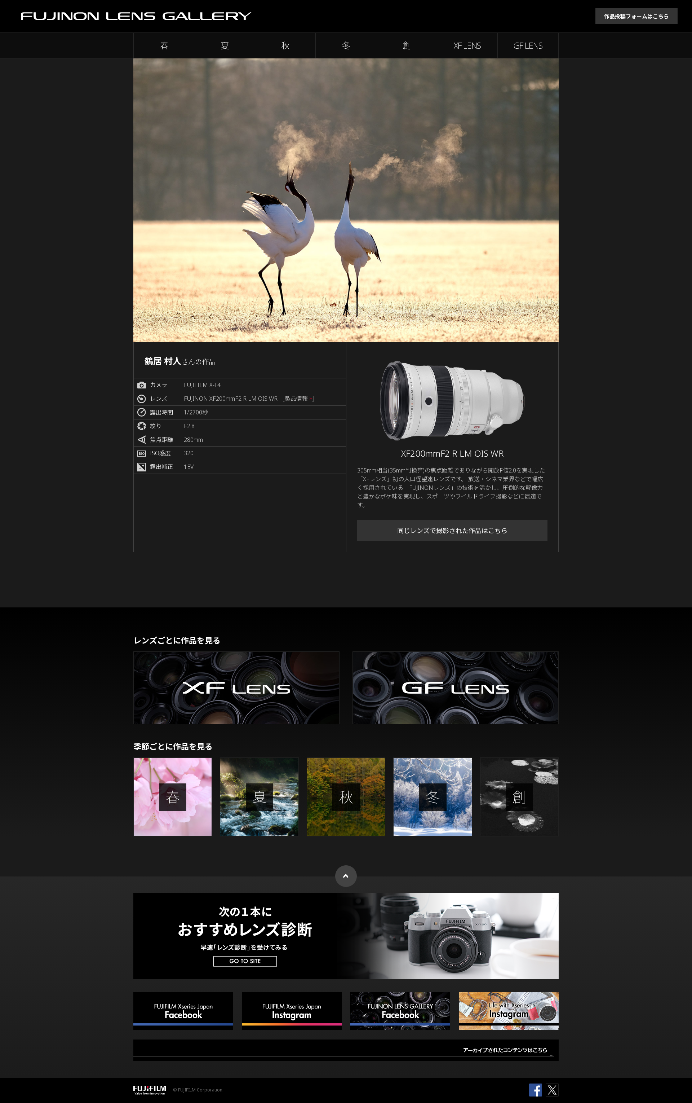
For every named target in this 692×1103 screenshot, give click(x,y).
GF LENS (528, 45)
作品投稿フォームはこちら (636, 16)
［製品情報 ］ (298, 399)
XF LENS (467, 45)
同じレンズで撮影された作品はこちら (452, 530)
